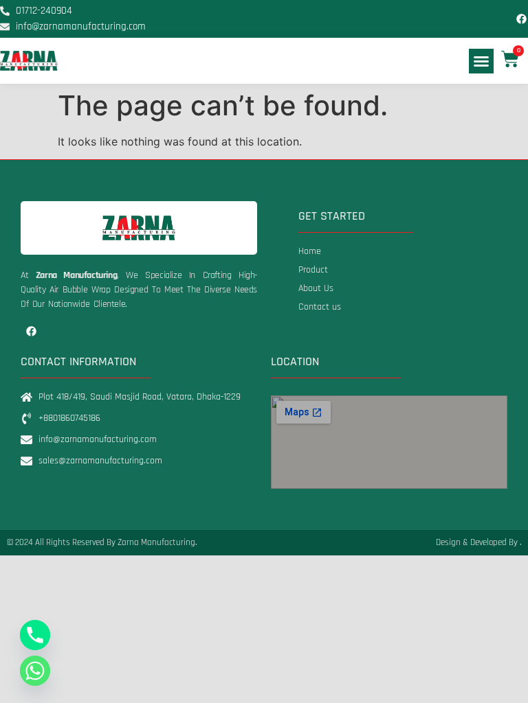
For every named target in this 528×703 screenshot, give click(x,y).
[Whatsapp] (35, 671)
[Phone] (35, 635)
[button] (481, 61)
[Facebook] (522, 19)
